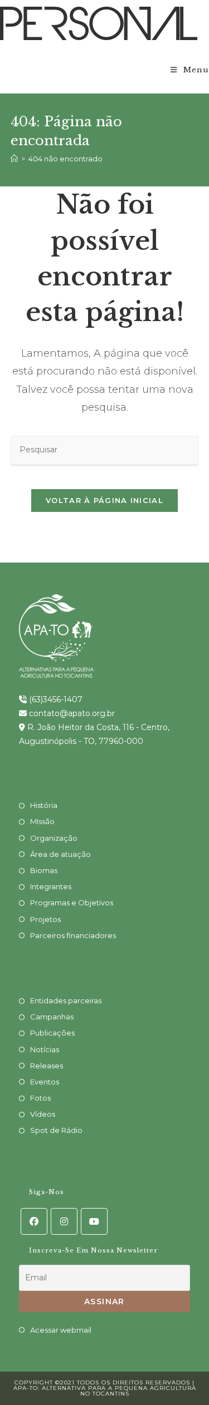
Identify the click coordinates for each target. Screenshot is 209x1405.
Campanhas (52, 1016)
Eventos (44, 1081)
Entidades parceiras (65, 1000)
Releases (46, 1065)
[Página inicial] (14, 158)
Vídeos (42, 1114)
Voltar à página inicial (104, 500)
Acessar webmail (60, 1329)
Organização (53, 838)
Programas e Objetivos (71, 902)
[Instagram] (64, 1221)
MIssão (42, 821)
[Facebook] (34, 1221)
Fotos (40, 1097)
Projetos (45, 919)
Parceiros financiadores (73, 935)
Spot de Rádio (56, 1130)
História (43, 805)
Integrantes (50, 886)
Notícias (44, 1049)
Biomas (43, 870)
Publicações (52, 1032)
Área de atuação (60, 854)
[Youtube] (94, 1221)
